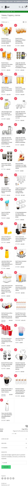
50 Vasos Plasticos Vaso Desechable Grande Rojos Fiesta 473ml (6, 341)
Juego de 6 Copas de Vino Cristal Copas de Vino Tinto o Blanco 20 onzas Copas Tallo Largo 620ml (6, 289)
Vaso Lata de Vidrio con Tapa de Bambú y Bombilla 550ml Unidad (6, 415)
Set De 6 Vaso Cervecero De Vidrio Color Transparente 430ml (20, 288)
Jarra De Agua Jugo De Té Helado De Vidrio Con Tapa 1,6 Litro (6, 114)
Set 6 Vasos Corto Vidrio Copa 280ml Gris (6, 165)
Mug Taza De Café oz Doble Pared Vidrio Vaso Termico (7, 390)
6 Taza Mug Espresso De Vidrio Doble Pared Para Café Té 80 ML (20, 215)
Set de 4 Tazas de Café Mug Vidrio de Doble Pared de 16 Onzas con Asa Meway (20, 366)
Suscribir (6, 467)
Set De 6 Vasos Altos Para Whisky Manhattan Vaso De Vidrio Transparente (6, 315)
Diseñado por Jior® (5, 485)
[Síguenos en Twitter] (5, 478)
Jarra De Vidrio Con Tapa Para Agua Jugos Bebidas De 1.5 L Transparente (6, 264)
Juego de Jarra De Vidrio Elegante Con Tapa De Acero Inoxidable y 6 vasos (20, 65)
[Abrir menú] (2, 7)
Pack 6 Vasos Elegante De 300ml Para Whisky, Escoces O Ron (20, 41)
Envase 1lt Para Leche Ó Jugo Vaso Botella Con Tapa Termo (6, 364)
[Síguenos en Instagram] (8, 478)
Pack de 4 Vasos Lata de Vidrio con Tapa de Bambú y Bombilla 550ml (20, 391)
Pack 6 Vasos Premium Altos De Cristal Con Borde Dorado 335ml (6, 41)
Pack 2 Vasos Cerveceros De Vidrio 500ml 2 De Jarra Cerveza (7, 65)
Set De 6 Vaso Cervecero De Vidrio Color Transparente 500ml (6, 90)
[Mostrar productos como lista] (26, 22)
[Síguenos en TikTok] (13, 478)
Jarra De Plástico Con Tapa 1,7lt (20, 339)
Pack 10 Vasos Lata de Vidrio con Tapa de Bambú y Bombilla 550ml (20, 315)
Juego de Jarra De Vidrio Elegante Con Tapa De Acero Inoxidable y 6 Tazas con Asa (20, 115)
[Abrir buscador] (19, 7)
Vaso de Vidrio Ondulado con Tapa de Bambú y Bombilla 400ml (20, 166)
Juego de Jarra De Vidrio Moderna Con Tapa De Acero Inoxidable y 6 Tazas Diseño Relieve (6, 141)
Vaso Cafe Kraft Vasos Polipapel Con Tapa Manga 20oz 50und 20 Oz (20, 239)
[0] (25, 7)
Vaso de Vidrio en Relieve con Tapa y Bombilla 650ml (6, 238)
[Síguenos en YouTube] (11, 478)
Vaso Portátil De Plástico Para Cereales (5, 214)
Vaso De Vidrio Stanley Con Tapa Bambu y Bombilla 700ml (6, 190)
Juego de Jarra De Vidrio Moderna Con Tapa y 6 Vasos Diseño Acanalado (20, 140)
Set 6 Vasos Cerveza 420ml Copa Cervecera (20, 263)
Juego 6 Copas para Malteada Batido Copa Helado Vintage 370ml (20, 190)
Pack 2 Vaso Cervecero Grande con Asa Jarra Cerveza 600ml (20, 90)
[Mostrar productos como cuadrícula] (23, 22)
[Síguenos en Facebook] (2, 478)
